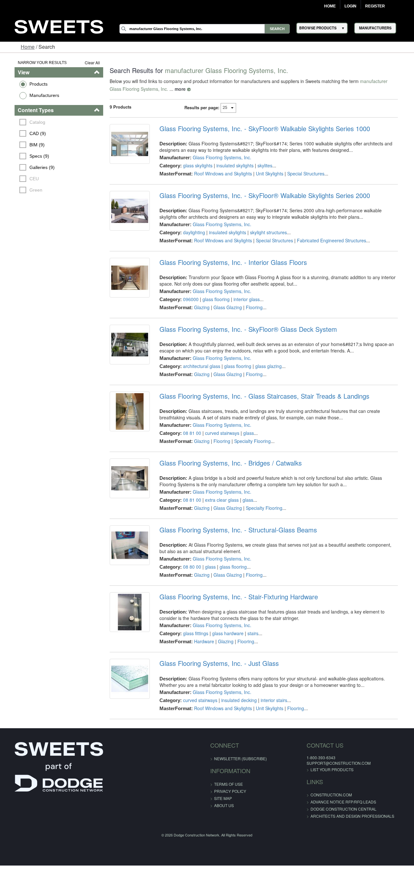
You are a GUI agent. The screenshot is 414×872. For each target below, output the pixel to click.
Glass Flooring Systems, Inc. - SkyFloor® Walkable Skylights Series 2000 (262, 195)
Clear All (86, 62)
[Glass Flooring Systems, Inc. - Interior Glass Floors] (125, 279)
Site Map (223, 798)
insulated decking (236, 700)
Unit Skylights (266, 173)
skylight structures (265, 232)
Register (375, 6)
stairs (250, 633)
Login (350, 6)
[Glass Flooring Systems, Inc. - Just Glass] (125, 680)
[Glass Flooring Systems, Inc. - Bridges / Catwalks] (125, 479)
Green (25, 190)
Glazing (199, 307)
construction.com (317, 794)
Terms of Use (228, 784)
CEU (24, 178)
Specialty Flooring (249, 441)
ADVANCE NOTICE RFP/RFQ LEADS (330, 801)
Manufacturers (34, 95)
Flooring (251, 307)
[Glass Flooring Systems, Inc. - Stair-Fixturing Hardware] (125, 613)
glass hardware (225, 633)
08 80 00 (189, 566)
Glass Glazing (225, 307)
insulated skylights (232, 165)
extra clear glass (219, 500)
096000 (188, 299)
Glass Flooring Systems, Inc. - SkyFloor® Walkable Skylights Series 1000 (262, 128)
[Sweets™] (59, 26)
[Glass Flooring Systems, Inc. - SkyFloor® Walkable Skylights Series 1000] (125, 145)
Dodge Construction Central (330, 809)
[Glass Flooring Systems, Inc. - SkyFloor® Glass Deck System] (125, 346)
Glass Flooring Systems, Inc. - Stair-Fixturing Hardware (236, 596)
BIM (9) (27, 144)
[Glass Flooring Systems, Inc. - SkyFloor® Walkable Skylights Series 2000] (125, 212)
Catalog (27, 122)
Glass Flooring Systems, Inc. (219, 157)
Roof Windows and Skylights (220, 173)
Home (330, 6)
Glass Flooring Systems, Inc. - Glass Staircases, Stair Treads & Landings (261, 396)
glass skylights (195, 165)
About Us (224, 805)
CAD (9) (27, 133)
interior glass (244, 299)
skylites (262, 165)
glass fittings (192, 633)
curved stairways (219, 433)
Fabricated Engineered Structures (328, 240)
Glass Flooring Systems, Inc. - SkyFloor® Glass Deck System (245, 329)
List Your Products (318, 769)
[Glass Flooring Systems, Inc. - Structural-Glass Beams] (125, 546)
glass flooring (213, 299)
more (161, 89)
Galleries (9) (32, 167)
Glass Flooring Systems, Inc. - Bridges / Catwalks (228, 463)
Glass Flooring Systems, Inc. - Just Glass (216, 663)
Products (28, 84)
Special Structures (302, 173)
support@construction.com (325, 763)
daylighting (191, 232)
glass (245, 433)
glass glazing (265, 366)
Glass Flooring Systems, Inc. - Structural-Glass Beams (235, 529)
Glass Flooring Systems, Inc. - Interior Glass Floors (230, 262)
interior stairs (271, 700)
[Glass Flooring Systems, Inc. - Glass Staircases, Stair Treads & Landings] (125, 413)
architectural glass (198, 366)
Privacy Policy (230, 791)
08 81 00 (189, 433)
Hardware (201, 641)
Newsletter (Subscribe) (240, 758)
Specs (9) (29, 156)
